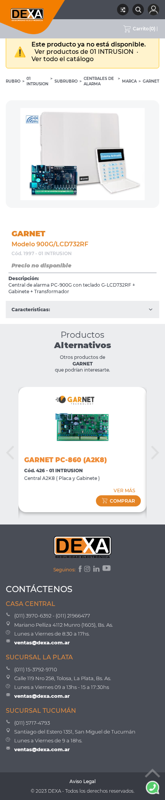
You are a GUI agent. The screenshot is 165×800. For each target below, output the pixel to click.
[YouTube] (107, 569)
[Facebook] (80, 569)
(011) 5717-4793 (32, 723)
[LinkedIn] (97, 569)
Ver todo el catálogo (62, 59)
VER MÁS (124, 490)
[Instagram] (88, 569)
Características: (31, 309)
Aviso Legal (82, 781)
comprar (122, 501)
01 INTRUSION (37, 81)
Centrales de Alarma (99, 81)
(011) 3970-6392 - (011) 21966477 (52, 615)
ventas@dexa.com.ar (42, 642)
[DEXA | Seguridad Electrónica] (32, 17)
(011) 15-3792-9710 (35, 669)
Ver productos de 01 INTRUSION (85, 51)
